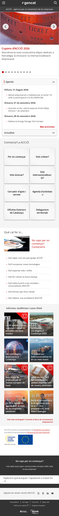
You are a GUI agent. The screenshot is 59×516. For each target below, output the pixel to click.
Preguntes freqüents (38, 505)
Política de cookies (20, 505)
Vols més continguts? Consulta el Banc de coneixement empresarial (30, 420)
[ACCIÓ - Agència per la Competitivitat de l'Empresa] (29, 512)
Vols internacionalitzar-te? (42, 174)
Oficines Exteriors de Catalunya (16, 211)
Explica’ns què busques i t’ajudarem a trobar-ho (28, 478)
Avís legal (25, 502)
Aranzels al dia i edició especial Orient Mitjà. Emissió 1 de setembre (28, 109)
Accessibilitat (14, 502)
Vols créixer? (42, 156)
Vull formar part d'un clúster (21, 291)
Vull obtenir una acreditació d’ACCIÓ (25, 298)
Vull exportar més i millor (20, 270)
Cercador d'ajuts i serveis (17, 193)
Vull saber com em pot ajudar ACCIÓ (25, 258)
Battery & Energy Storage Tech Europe (25, 121)
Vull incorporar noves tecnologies (24, 264)
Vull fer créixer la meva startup (22, 276)
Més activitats (47, 126)
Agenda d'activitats (43, 191)
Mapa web (45, 502)
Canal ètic (35, 502)
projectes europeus (42, 430)
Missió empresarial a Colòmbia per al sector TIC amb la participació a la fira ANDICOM (30, 96)
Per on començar (17, 156)
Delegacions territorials (42, 211)
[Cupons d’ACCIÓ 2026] (29, 28)
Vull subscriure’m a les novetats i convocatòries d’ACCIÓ (23, 284)
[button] (3, 2)
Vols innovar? (17, 174)
